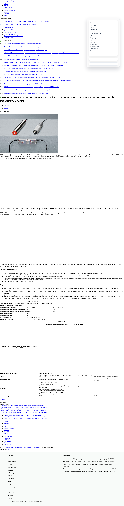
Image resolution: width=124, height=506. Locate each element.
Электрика (7, 5)
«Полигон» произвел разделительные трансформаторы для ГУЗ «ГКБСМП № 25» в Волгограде (33, 65)
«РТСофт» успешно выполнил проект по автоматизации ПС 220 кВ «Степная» (28, 68)
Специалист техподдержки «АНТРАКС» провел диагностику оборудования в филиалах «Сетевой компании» (38, 80)
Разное (6, 15)
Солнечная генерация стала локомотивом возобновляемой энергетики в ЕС (27, 71)
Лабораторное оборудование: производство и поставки (22, 447)
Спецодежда (7, 441)
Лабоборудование (9, 10)
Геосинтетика (8, 435)
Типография (7, 444)
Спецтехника (8, 443)
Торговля (6, 13)
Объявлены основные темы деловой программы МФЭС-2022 (23, 84)
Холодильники (8, 29)
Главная (6, 105)
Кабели (6, 4)
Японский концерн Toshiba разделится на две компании (21, 59)
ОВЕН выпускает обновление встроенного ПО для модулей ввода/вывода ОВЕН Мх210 (31, 87)
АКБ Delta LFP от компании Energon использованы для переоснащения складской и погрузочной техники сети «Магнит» (41, 53)
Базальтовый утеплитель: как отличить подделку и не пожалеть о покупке (24, 412)
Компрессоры (8, 436)
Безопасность (8, 7)
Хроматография (8, 37)
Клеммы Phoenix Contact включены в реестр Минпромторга (22, 43)
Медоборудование (9, 34)
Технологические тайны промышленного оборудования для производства (24, 410)
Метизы (6, 12)
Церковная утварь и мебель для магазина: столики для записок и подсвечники (25, 409)
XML (9, 449)
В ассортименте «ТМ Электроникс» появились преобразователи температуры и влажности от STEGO (35, 62)
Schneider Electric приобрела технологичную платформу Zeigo (23, 74)
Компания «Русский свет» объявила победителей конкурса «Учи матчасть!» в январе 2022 (32, 77)
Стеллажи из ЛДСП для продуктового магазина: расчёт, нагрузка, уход (26, 21)
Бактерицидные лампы (11, 32)
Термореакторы (8, 27)
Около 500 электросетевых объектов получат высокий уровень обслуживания (28, 47)
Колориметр (7, 31)
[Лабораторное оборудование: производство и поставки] (18, 1)
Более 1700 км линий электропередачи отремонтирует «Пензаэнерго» (25, 50)
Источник (3, 399)
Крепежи (6, 9)
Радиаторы (7, 438)
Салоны (6, 439)
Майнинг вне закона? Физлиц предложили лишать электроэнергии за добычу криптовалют (32, 90)
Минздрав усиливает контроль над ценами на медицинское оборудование (24, 407)
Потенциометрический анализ (13, 36)
